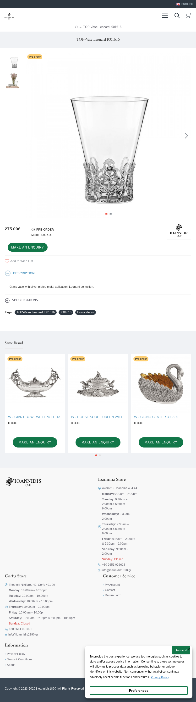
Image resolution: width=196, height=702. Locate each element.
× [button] (189, 649)
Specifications (25, 300)
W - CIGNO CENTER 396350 (156, 417)
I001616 (65, 312)
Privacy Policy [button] (160, 677)
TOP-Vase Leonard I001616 (35, 312)
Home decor (85, 312)
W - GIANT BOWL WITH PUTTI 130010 (36, 417)
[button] (31, 135)
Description (23, 273)
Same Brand (14, 343)
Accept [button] (181, 650)
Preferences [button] (138, 690)
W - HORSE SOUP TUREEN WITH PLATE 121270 (99, 417)
